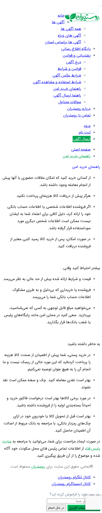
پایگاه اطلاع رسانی (76, 49)
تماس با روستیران (77, 115)
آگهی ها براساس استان (63, 42)
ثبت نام (85, 132)
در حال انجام (56, 507)
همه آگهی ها (71, 29)
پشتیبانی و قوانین (77, 55)
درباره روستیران (79, 109)
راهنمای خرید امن (67, 89)
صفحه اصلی (81, 149)
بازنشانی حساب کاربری (83, 507)
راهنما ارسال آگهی (67, 95)
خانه (61, 16)
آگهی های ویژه (69, 35)
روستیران (38, 467)
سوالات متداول (69, 102)
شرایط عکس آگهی (66, 75)
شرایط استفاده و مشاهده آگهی (57, 82)
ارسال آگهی (81, 139)
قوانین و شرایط (69, 69)
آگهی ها (58, 22)
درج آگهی (73, 62)
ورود (87, 126)
